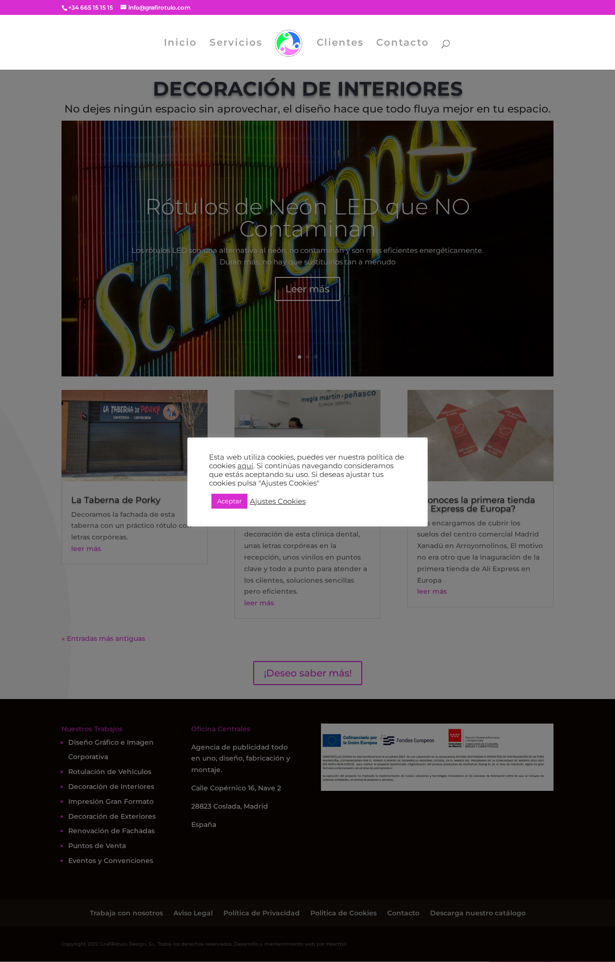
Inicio (180, 43)
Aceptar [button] (229, 501)
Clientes (340, 43)
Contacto (402, 43)
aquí (245, 466)
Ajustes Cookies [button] (278, 501)
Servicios (235, 43)
